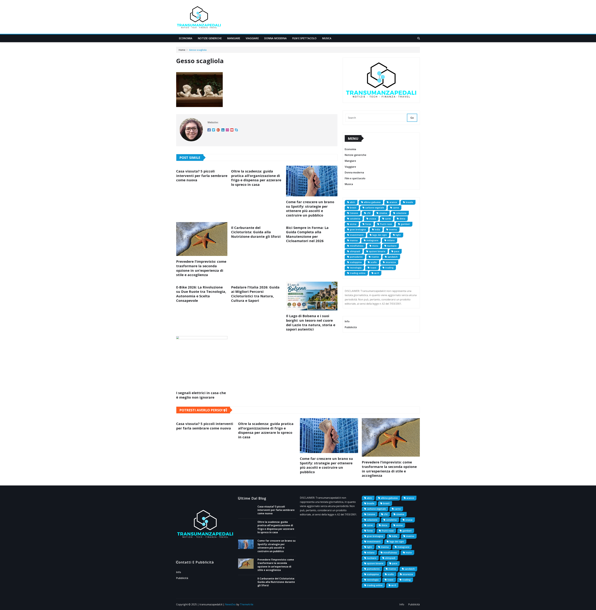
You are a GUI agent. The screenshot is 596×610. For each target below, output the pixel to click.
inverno (393, 229)
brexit (353, 207)
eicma (353, 224)
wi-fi (376, 273)
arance (393, 202)
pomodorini (356, 256)
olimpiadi (355, 251)
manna (354, 240)
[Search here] (418, 38)
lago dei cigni (379, 234)
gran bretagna (358, 229)
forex (368, 224)
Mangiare (233, 38)
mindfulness (356, 245)
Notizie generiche (210, 38)
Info (347, 321)
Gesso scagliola (198, 49)
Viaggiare (252, 38)
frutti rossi (386, 224)
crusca (372, 218)
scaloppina (356, 262)
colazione (401, 213)
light (398, 234)
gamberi (405, 224)
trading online (357, 273)
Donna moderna (275, 38)
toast (373, 267)
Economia (185, 38)
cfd (368, 213)
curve (388, 218)
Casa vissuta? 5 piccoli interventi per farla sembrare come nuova (201, 175)
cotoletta (355, 218)
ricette (375, 256)
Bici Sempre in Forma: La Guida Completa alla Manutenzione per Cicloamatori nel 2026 (307, 234)
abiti (352, 202)
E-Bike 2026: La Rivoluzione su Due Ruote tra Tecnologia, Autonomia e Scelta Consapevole (201, 294)
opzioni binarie (377, 251)
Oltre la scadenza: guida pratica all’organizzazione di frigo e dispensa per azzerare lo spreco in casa (256, 178)
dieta (402, 218)
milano (391, 240)
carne (396, 207)
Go (412, 117)
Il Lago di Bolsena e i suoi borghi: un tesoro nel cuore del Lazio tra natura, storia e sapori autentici (310, 322)
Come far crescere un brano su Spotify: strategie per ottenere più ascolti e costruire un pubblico (310, 208)
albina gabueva (372, 202)
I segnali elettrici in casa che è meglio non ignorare (201, 395)
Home (182, 49)
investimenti (356, 234)
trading (389, 267)
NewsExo (230, 604)
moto (375, 245)
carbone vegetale (374, 207)
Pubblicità (351, 327)
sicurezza (391, 262)
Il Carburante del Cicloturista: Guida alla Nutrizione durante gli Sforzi (256, 232)
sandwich (393, 256)
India (377, 229)
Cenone (354, 213)
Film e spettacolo (304, 38)
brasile (409, 202)
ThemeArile (246, 604)
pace (396, 251)
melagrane (372, 240)
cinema (383, 213)
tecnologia (355, 267)
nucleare (391, 245)
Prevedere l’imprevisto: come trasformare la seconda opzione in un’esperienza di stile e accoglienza (201, 268)
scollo (373, 262)
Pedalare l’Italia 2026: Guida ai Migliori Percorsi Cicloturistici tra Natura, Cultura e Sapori (255, 294)
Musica (327, 38)
